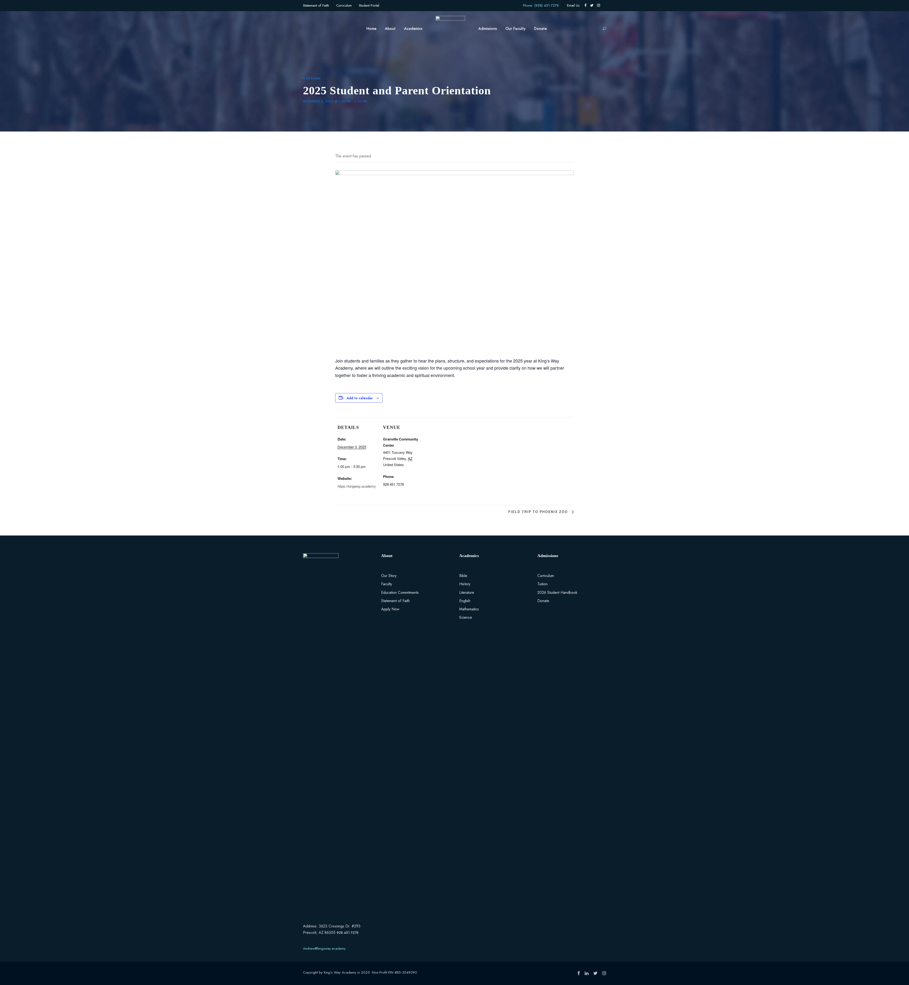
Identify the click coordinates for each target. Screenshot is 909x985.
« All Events (312, 78)
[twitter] (591, 5)
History (464, 584)
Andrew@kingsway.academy (324, 948)
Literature (466, 592)
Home (371, 28)
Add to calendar (360, 398)
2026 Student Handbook (557, 592)
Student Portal (369, 5)
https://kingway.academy (357, 486)
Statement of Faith (316, 5)
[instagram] (598, 5)
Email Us (573, 5)
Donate (540, 28)
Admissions (487, 28)
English (464, 601)
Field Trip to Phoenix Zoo (538, 511)
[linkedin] (586, 973)
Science (465, 617)
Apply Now (390, 609)
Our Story (389, 575)
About (390, 28)
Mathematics (469, 609)
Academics (413, 28)
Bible (463, 575)
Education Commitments (400, 592)
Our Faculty (515, 28)
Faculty (386, 584)
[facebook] (585, 5)
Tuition (542, 584)
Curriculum (344, 5)
